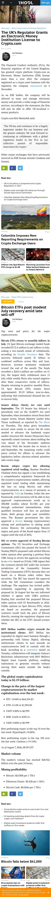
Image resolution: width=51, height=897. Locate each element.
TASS (17, 493)
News (14, 28)
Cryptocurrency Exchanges (26, 28)
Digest (14, 297)
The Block (44, 422)
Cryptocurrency (27, 297)
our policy (24, 895)
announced (36, 85)
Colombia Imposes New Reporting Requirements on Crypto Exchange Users (26, 198)
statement (32, 649)
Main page (5, 28)
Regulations (41, 28)
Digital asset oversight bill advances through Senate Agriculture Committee (24, 191)
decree (18, 520)
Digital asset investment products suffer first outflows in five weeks (24, 824)
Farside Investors (27, 354)
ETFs (19, 297)
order (10, 561)
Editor (14, 55)
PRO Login (45, 3)
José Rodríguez (17, 53)
